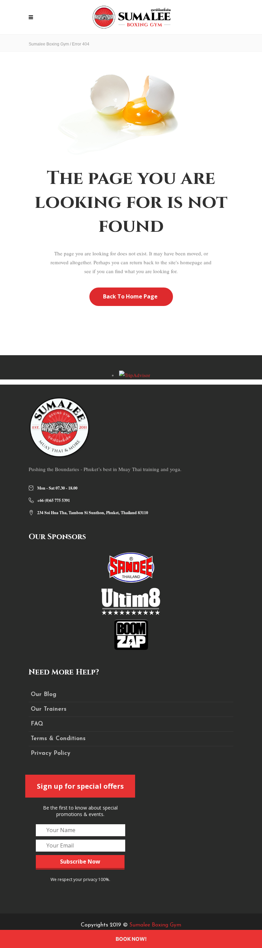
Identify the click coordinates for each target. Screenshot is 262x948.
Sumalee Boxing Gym (49, 44)
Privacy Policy (50, 753)
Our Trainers (49, 709)
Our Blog (43, 694)
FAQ (37, 724)
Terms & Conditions (58, 739)
